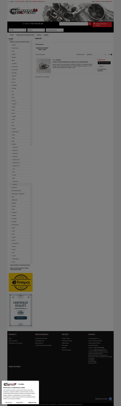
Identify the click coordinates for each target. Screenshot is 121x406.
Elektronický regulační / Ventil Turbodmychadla (19, 268)
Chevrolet (15, 70)
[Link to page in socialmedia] (110, 399)
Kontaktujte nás (39, 341)
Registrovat (108, 1)
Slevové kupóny (66, 350)
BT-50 (14, 175)
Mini (13, 197)
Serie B (15, 184)
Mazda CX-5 (16, 163)
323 (14, 169)
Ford (13, 97)
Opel (13, 209)
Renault (14, 221)
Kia (13, 122)
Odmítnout (8, 402)
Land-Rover (15, 132)
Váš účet (65, 334)
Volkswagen (15, 259)
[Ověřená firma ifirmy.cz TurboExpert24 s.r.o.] (21, 282)
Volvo (13, 262)
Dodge (14, 88)
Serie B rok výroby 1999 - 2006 (42, 48)
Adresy (64, 348)
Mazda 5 (15, 153)
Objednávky (65, 343)
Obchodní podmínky (41, 338)
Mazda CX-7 (16, 166)
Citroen (14, 76)
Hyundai (14, 104)
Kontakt (91, 334)
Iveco (13, 113)
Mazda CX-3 (16, 159)
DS (12, 91)
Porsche (14, 218)
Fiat (13, 94)
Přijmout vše (32, 402)
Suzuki (14, 249)
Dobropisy (65, 345)
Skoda (14, 237)
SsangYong (15, 243)
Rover (13, 228)
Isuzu (13, 110)
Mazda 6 (15, 156)
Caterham (15, 66)
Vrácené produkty (67, 341)
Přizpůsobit (19, 402)
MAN (13, 141)
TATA (13, 252)
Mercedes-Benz (16, 190)
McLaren (14, 187)
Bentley (14, 57)
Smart (13, 240)
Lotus (13, 138)
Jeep (13, 119)
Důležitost (96, 55)
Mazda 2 (15, 147)
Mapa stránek (39, 343)
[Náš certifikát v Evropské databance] (21, 310)
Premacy (15, 181)
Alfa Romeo (15, 48)
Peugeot (14, 212)
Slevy (10, 338)
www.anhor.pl (78, 404)
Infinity (13, 107)
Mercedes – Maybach (18, 194)
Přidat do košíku (104, 63)
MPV (14, 178)
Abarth (14, 45)
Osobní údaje (66, 338)
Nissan (14, 206)
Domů (11, 39)
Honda (14, 101)
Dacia (13, 82)
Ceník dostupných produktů (43, 345)
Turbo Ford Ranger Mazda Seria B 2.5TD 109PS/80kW (70, 62)
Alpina (14, 54)
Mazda (14, 144)
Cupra (14, 79)
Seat (13, 234)
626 (14, 172)
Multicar (14, 203)
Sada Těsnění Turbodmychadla (20, 265)
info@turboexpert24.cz (38, 1)
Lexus (13, 135)
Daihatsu (14, 85)
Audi (13, 51)
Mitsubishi (14, 200)
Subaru (14, 246)
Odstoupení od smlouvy (15, 343)
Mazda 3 (15, 150)
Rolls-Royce (15, 225)
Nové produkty (13, 341)
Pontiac (14, 215)
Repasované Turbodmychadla (19, 42)
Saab (13, 231)
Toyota (14, 256)
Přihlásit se (98, 1)
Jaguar (14, 116)
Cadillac (14, 63)
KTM (13, 125)
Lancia (14, 128)
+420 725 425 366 (19, 1)
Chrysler (14, 73)
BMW (13, 60)
